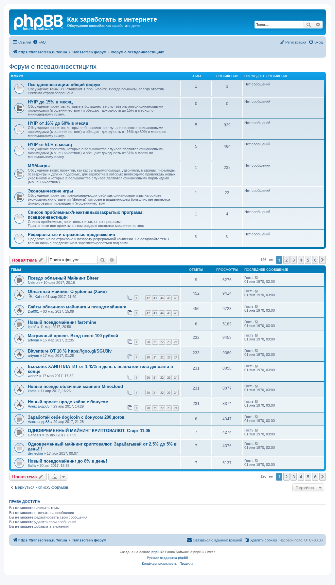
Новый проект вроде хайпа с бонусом (68, 401)
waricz (33, 376)
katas (32, 391)
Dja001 (33, 311)
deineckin (35, 453)
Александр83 (38, 406)
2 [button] (286, 260)
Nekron (34, 282)
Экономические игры (50, 191)
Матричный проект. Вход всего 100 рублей (73, 335)
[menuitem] (39, 42)
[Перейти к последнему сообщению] (257, 278)
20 (148, 342)
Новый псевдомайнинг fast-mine (62, 322)
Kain (38, 297)
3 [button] (293, 260)
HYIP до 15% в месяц (50, 102)
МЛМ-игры (39, 165)
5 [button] (308, 260)
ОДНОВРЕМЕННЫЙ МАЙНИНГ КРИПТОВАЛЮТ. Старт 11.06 (89, 430)
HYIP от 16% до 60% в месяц (58, 123)
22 (162, 342)
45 (168, 298)
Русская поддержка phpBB (167, 557)
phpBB (156, 552)
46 (175, 298)
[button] (322, 260)
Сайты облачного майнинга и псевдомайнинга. (78, 306)
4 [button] (301, 260)
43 (155, 298)
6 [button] (315, 260)
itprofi (32, 327)
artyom (33, 340)
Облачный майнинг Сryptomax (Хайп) (67, 291)
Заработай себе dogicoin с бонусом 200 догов (76, 417)
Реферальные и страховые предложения (71, 234)
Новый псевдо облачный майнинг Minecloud (75, 386)
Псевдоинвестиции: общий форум (64, 84)
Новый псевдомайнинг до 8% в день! (67, 461)
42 (148, 298)
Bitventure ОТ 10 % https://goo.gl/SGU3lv (70, 351)
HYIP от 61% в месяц (50, 144)
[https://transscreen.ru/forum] (39, 21)
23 (168, 342)
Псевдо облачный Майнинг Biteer (63, 278)
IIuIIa (32, 465)
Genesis (34, 435)
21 (155, 342)
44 (162, 298)
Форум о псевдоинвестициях (53, 66)
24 (175, 342)
